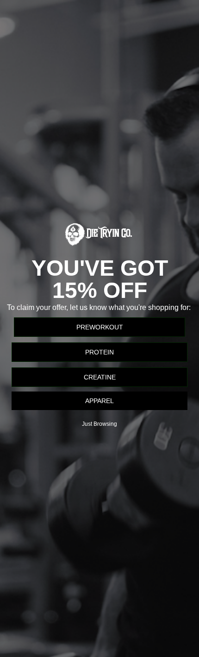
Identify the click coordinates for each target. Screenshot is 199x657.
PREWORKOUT (99, 327)
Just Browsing (99, 424)
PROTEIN (99, 352)
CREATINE (100, 377)
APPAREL (99, 400)
